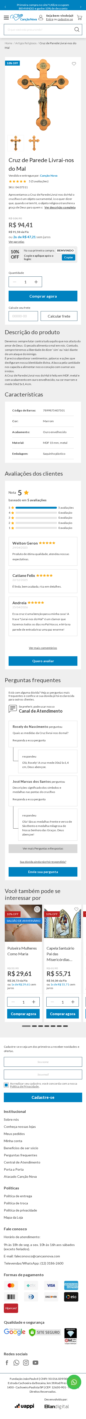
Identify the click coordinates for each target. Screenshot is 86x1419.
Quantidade (16, 273)
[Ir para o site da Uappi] (24, 1406)
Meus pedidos (14, 1134)
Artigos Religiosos (26, 43)
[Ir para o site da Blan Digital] (56, 1407)
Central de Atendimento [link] (22, 1162)
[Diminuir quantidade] (14, 282)
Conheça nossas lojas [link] (20, 1127)
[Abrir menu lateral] (6, 17)
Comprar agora (43, 296)
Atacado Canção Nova (20, 1176)
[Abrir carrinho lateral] (79, 17)
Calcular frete (59, 316)
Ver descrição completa (59, 207)
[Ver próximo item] (80, 7)
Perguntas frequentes (20, 1155)
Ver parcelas (16, 241)
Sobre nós (11, 1119)
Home (8, 43)
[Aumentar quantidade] (36, 282)
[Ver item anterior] (5, 7)
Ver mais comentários (43, 648)
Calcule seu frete (19, 307)
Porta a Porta (14, 1169)
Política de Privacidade (24, 1086)
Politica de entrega (18, 1196)
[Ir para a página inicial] (23, 17)
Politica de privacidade (20, 1210)
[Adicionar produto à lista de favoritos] (74, 64)
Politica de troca (16, 1203)
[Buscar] (77, 29)
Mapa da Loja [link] (13, 1217)
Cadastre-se (43, 1097)
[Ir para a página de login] (41, 17)
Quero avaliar (43, 661)
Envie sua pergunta (43, 872)
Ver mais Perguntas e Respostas (43, 848)
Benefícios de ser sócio (21, 1148)
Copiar (68, 257)
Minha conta (13, 1141)
